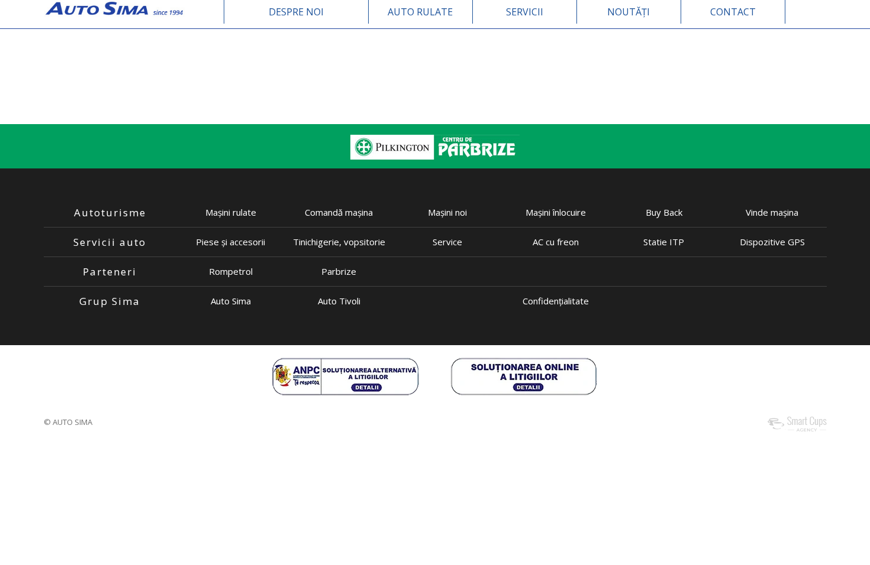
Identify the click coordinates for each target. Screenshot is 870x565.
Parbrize (338, 271)
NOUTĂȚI (628, 11)
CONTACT (733, 11)
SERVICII (524, 11)
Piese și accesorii (230, 242)
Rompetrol (231, 271)
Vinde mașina (772, 212)
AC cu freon (556, 242)
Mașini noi (447, 212)
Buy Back (664, 212)
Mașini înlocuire (556, 212)
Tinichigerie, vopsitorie (339, 242)
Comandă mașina (339, 212)
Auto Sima (231, 301)
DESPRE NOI (296, 11)
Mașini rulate (230, 212)
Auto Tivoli (339, 301)
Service (447, 242)
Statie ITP (663, 242)
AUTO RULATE (420, 11)
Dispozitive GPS (772, 242)
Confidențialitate (556, 301)
